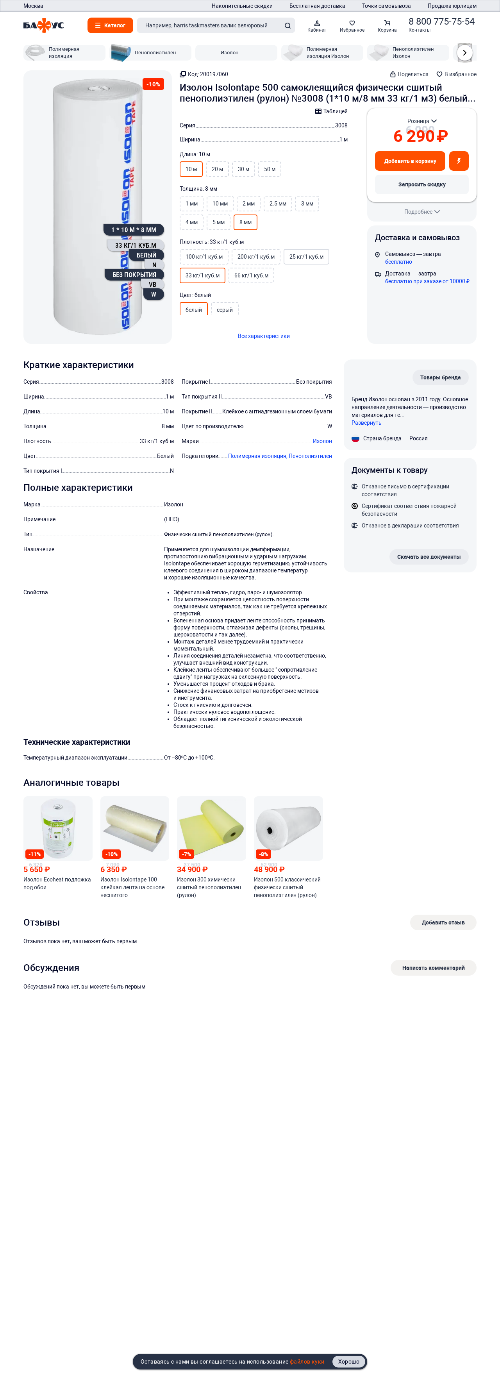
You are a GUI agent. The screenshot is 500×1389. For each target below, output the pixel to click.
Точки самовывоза (386, 6)
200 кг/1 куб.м (256, 257)
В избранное (461, 74)
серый (225, 310)
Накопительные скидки (242, 6)
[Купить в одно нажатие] (459, 161)
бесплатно (398, 262)
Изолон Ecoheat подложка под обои (57, 883)
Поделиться (413, 74)
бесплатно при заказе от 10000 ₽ (427, 281)
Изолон (322, 441)
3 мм (307, 203)
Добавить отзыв (443, 922)
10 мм (220, 203)
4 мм (192, 222)
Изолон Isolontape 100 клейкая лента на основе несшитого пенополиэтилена (132, 887)
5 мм (218, 222)
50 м (269, 169)
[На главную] (43, 25)
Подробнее (418, 212)
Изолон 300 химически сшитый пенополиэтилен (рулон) (209, 887)
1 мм (192, 203)
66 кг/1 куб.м (251, 275)
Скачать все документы (429, 556)
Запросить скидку (422, 184)
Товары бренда (440, 377)
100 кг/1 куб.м (204, 257)
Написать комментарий (433, 967)
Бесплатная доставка (317, 6)
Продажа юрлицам (452, 6)
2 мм (249, 203)
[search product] (287, 25)
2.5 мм (278, 203)
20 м (217, 169)
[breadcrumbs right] (465, 53)
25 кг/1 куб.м (306, 257)
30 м (243, 169)
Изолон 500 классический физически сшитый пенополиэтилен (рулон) (287, 887)
